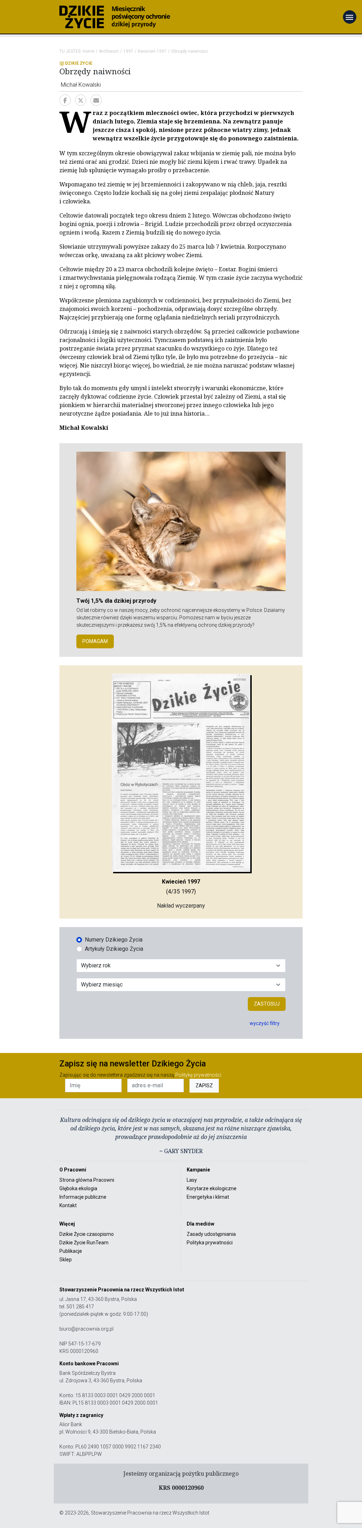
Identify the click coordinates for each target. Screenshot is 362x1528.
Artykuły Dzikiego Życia (114, 948)
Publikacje (70, 1251)
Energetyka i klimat (208, 1197)
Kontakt (68, 1205)
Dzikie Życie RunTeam (84, 1242)
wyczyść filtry (265, 1023)
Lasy (192, 1180)
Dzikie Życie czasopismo (86, 1234)
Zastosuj (267, 1004)
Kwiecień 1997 (152, 51)
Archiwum (109, 51)
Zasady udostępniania (211, 1234)
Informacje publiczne (82, 1197)
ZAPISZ (204, 1085)
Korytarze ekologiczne (212, 1188)
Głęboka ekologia (78, 1188)
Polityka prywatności (210, 1242)
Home (88, 51)
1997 (128, 51)
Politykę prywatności (198, 1075)
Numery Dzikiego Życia (113, 939)
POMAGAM (95, 641)
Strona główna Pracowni (86, 1180)
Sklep (65, 1259)
